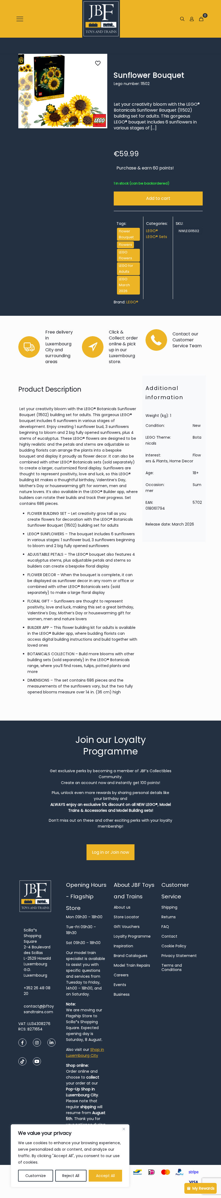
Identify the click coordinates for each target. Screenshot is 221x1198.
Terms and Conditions (171, 967)
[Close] (123, 1129)
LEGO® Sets (156, 236)
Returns (168, 917)
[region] (70, 1155)
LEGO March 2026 (124, 285)
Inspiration (123, 946)
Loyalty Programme (132, 936)
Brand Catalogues (130, 955)
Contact (169, 936)
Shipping (169, 907)
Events (120, 984)
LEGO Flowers (125, 255)
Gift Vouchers (127, 926)
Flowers (125, 244)
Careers (121, 975)
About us (122, 907)
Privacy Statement (179, 955)
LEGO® (152, 230)
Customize (35, 1175)
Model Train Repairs (132, 965)
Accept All (105, 1175)
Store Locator (126, 917)
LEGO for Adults (126, 268)
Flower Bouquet (126, 234)
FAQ (165, 926)
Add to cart (158, 198)
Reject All (70, 1175)
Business (122, 994)
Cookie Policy (173, 946)
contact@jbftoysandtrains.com (39, 1009)
